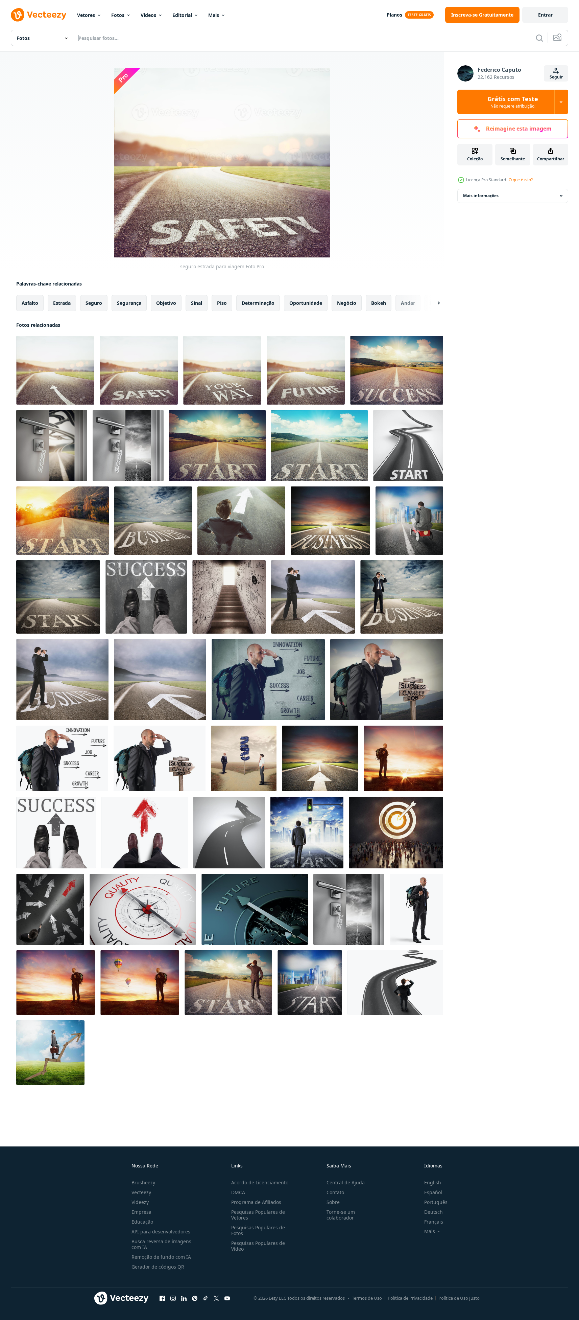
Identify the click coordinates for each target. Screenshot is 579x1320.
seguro (94, 303)
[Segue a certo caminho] (160, 679)
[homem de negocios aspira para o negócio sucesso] (401, 597)
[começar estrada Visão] (217, 445)
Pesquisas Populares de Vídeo (258, 1246)
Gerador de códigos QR (157, 1267)
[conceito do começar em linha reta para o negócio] (330, 520)
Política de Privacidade (410, 1298)
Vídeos (148, 15)
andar (408, 303)
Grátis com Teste (512, 102)
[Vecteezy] (38, 15)
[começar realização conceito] (310, 982)
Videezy (140, 1202)
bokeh (378, 303)
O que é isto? (521, 180)
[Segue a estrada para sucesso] (313, 597)
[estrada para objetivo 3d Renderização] (395, 982)
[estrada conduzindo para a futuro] (306, 370)
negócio (346, 303)
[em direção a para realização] (409, 520)
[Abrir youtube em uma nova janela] (227, 1298)
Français (433, 1222)
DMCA (238, 1192)
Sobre (333, 1202)
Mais (213, 15)
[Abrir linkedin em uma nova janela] (184, 1298)
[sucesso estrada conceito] (396, 370)
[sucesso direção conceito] (50, 1052)
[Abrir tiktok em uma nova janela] (205, 1298)
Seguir (556, 77)
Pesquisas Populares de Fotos (258, 1230)
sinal (196, 303)
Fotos (117, 15)
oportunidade (305, 303)
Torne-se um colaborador (341, 1215)
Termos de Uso (367, 1298)
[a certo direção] (50, 909)
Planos (394, 15)
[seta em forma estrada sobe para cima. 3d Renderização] (229, 832)
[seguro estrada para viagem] (139, 370)
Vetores (86, 15)
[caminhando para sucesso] (306, 832)
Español (433, 1192)
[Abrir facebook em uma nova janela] (162, 1298)
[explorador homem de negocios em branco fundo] (416, 909)
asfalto (30, 303)
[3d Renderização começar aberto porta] (348, 909)
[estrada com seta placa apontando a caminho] (55, 370)
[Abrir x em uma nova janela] (216, 1298)
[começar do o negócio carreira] (58, 597)
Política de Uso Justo (459, 1298)
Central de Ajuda (346, 1182)
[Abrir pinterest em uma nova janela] (194, 1298)
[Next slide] (433, 303)
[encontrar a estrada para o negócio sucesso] (386, 679)
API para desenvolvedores (160, 1231)
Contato (335, 1192)
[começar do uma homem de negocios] (228, 982)
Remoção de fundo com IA (161, 1257)
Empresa (141, 1212)
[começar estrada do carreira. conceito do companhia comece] (319, 445)
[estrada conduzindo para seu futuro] (222, 370)
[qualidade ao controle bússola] (143, 909)
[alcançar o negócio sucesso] (229, 597)
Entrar (545, 15)
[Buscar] (539, 38)
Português (436, 1202)
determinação (258, 303)
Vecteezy (141, 1192)
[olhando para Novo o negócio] (403, 758)
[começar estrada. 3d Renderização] (408, 445)
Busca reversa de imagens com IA (161, 1244)
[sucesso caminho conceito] (268, 679)
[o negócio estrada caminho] (153, 520)
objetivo (166, 303)
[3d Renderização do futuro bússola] (254, 909)
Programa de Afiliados (256, 1202)
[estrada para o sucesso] (146, 597)
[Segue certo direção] (144, 832)
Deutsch (433, 1212)
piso (222, 303)
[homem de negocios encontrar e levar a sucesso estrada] (56, 832)
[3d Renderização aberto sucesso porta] (51, 445)
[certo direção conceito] (241, 520)
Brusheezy (143, 1182)
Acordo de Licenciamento (259, 1182)
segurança (129, 303)
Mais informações (481, 196)
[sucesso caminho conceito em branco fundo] (62, 758)
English (432, 1182)
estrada (62, 303)
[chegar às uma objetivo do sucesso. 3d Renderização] (396, 832)
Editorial (182, 15)
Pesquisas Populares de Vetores (258, 1215)
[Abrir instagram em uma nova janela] (173, 1298)
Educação (142, 1222)
